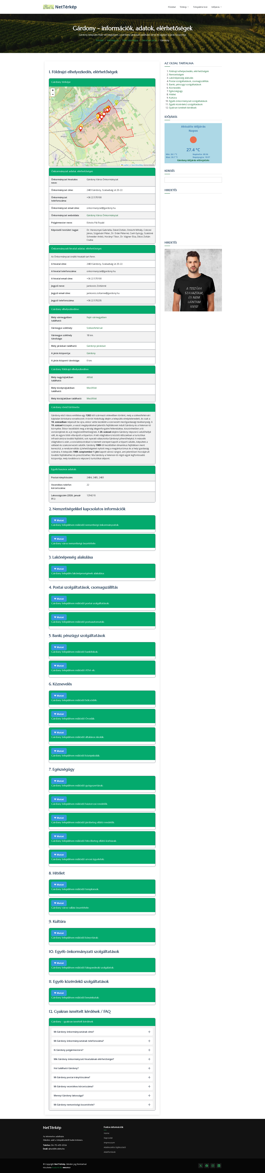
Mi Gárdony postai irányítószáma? (72, 1077)
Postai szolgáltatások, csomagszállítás (189, 81)
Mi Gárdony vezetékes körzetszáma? (73, 1086)
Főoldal (172, 7)
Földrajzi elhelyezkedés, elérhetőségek (189, 71)
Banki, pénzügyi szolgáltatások (185, 84)
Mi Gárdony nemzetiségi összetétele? (74, 1104)
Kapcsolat (108, 1138)
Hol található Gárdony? (66, 1068)
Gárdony (91, 353)
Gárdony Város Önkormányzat (102, 215)
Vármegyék (113, 40)
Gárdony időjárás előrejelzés (193, 160)
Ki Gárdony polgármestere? (68, 1050)
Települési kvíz (200, 7)
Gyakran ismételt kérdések (183, 107)
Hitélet (172, 94)
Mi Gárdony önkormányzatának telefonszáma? (79, 1040)
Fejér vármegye (130, 40)
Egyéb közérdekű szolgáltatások (186, 104)
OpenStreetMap (137, 165)
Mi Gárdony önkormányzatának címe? (74, 1031)
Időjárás (216, 7)
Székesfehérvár (95, 327)
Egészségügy (176, 91)
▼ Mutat (59, 520)
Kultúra (173, 97)
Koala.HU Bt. (57, 1167)
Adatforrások (110, 1152)
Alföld (90, 377)
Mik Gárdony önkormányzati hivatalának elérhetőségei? (84, 1059)
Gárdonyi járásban (96, 345)
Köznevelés (175, 87)
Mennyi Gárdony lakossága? (69, 1095)
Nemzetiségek (176, 74)
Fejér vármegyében (97, 317)
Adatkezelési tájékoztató (115, 1147)
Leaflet (125, 165)
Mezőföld (91, 387)
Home (106, 1133)
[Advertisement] (193, 215)
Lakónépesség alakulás (181, 77)
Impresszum (109, 1143)
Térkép (183, 7)
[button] (101, 114)
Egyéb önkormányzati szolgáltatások (188, 101)
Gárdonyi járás (149, 40)
